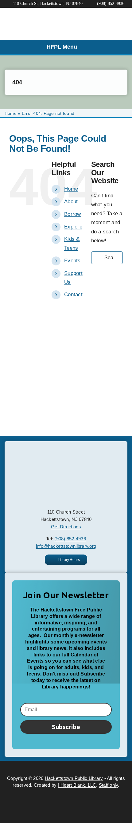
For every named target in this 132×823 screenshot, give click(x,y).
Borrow (72, 214)
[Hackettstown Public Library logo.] (66, 451)
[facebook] (49, 767)
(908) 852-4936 (70, 538)
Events (72, 261)
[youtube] (71, 767)
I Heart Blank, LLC (77, 785)
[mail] (82, 767)
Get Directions (66, 526)
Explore (73, 227)
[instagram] (60, 767)
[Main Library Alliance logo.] (66, 791)
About (71, 201)
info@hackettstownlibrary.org (66, 546)
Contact (73, 294)
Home (11, 113)
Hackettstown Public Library (74, 778)
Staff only (108, 785)
